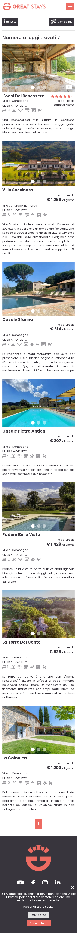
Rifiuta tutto (38, 915)
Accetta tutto (38, 923)
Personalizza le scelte (38, 906)
